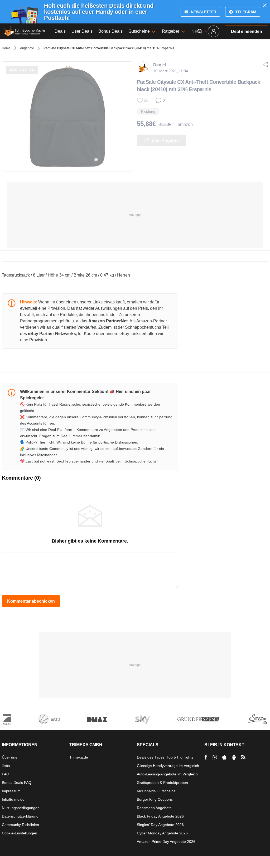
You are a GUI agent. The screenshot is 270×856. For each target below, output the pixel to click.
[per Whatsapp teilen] (215, 757)
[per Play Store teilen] (234, 757)
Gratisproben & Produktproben (162, 782)
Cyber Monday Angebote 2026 (162, 833)
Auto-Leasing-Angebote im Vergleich (167, 774)
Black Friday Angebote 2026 (160, 816)
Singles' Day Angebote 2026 (160, 825)
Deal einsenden (246, 31)
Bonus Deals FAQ (16, 782)
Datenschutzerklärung (20, 816)
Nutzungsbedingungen (21, 808)
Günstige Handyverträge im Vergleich (168, 766)
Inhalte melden (14, 799)
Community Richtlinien (20, 825)
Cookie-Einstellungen (19, 833)
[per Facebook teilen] (205, 757)
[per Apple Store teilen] (224, 757)
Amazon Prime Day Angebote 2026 (166, 841)
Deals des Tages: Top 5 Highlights (165, 757)
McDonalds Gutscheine (156, 791)
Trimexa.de (78, 757)
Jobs (6, 766)
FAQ (5, 774)
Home (6, 48)
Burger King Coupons (155, 799)
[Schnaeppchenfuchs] (25, 31)
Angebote (27, 48)
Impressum (11, 791)
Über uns (9, 757)
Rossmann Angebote (154, 808)
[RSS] (243, 757)
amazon (185, 124)
